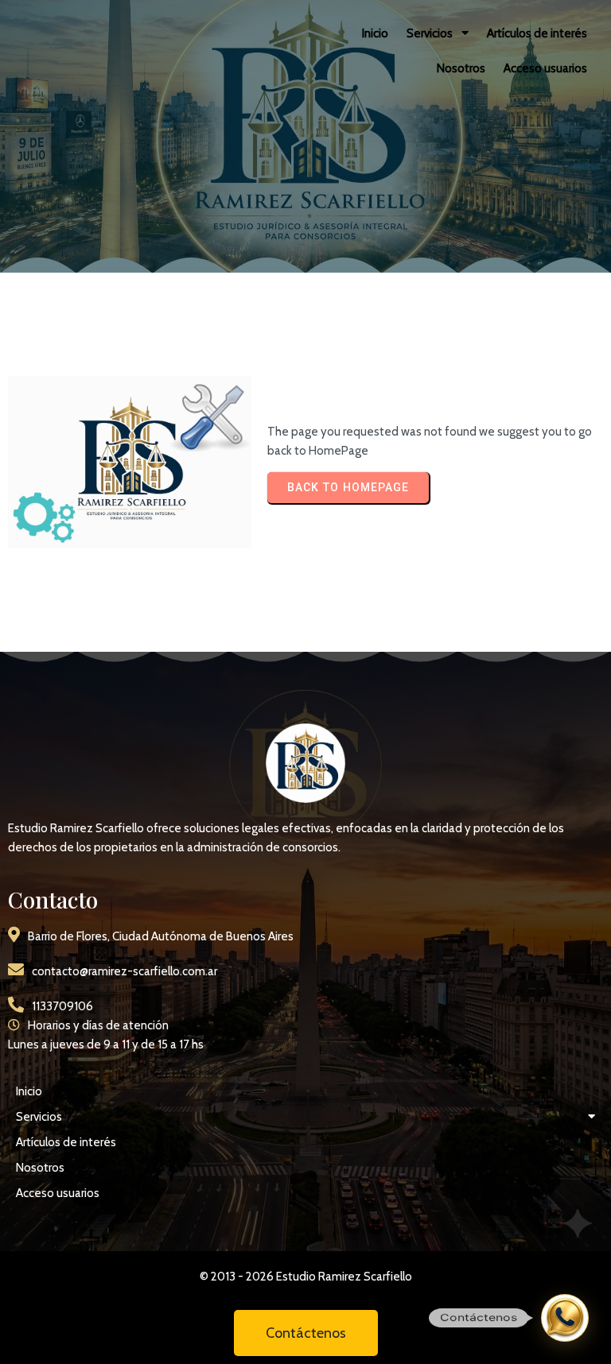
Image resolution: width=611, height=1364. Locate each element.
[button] (565, 1318)
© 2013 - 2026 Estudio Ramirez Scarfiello (306, 1276)
